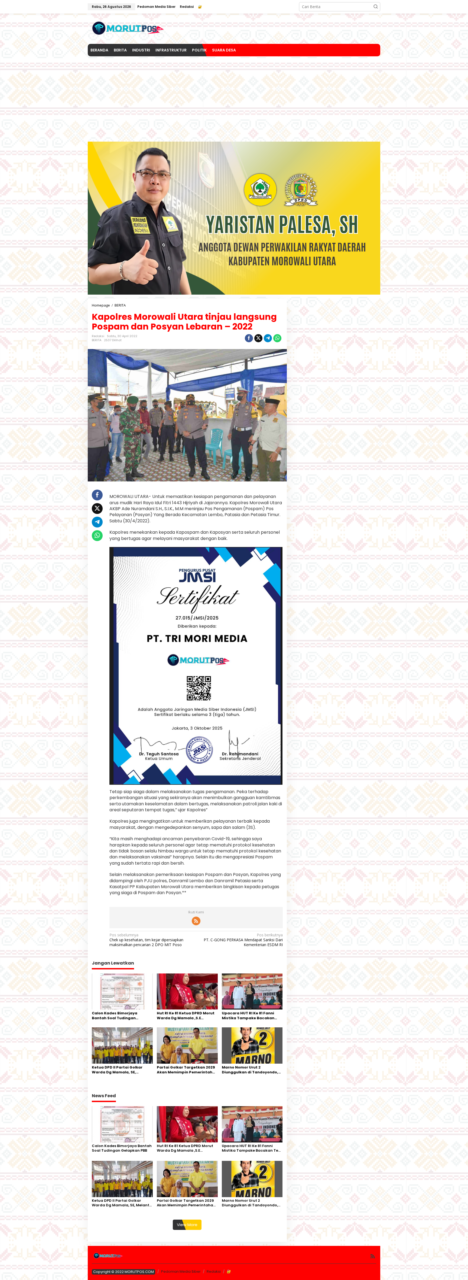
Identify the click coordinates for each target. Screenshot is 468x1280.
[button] (375, 6)
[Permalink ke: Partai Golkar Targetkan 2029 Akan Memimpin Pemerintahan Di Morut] (187, 1045)
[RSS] (196, 921)
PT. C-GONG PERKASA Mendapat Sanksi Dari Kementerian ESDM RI (243, 940)
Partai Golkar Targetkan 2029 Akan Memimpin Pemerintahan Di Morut (187, 1070)
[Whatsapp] (277, 338)
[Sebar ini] (249, 338)
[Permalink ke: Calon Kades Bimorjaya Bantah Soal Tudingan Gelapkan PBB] (122, 991)
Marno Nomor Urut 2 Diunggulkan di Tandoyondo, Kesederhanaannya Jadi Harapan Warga (250, 1070)
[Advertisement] (234, 97)
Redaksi (214, 1271)
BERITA (96, 340)
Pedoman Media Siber (181, 1271)
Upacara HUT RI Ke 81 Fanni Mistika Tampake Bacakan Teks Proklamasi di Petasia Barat (248, 1016)
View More (187, 1224)
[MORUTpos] (128, 28)
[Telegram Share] (268, 338)
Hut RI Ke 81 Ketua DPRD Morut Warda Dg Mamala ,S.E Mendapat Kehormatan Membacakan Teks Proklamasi (187, 1016)
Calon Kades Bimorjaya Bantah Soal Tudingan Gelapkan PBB (114, 1016)
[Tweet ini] (258, 338)
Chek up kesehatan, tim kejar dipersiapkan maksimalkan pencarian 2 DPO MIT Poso (146, 940)
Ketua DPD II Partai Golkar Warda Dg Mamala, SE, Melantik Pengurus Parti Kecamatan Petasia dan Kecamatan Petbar (117, 1070)
